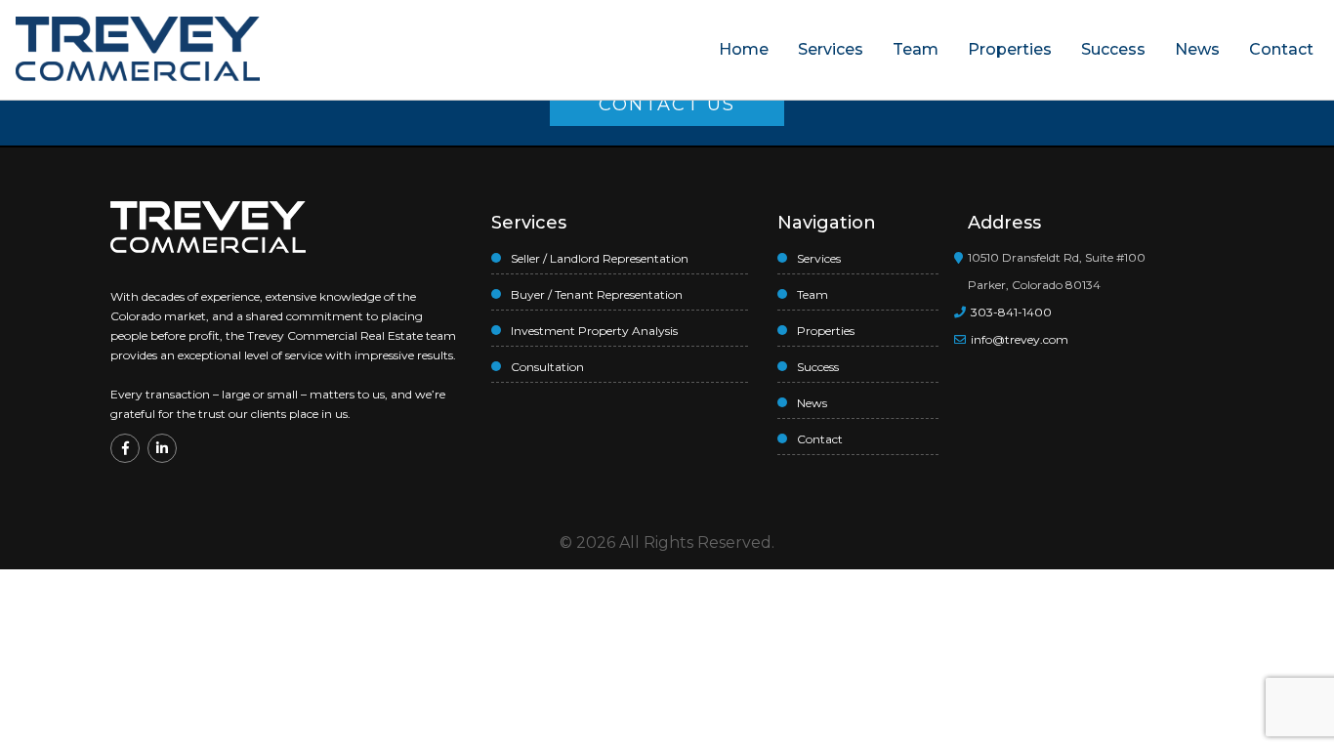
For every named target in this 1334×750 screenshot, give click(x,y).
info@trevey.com (1019, 339)
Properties (1010, 49)
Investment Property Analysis (594, 330)
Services (830, 49)
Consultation (547, 366)
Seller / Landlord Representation (599, 258)
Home (744, 49)
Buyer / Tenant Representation (597, 294)
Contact (1281, 49)
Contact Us (667, 104)
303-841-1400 (1010, 312)
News (1197, 49)
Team (915, 49)
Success (1113, 49)
